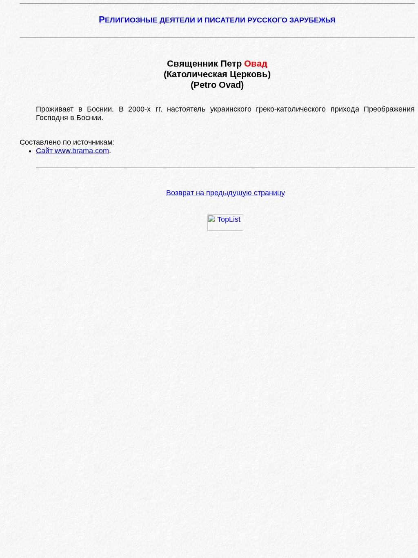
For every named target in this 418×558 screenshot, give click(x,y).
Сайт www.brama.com (72, 151)
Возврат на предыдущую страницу (225, 193)
